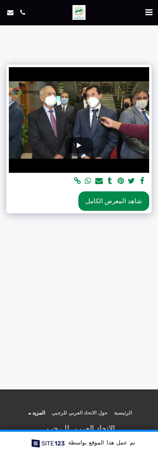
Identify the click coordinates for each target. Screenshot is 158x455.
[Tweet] (131, 181)
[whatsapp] (88, 181)
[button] (149, 12)
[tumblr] (109, 181)
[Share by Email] (98, 181)
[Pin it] (120, 181)
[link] (77, 181)
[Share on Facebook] (142, 181)
